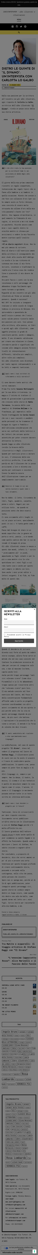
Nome (5, 619)
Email (6, 627)
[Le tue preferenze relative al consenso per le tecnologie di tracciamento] (34, 1251)
